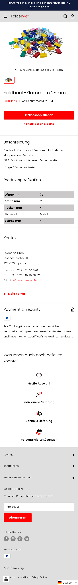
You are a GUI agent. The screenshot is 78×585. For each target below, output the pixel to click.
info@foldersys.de (25, 280)
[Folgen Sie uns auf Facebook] (6, 538)
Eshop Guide (39, 577)
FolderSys (10, 101)
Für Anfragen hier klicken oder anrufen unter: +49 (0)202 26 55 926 (39, 5)
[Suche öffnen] (65, 16)
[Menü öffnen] (5, 16)
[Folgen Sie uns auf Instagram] (13, 538)
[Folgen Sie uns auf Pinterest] (19, 538)
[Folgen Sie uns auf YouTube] (26, 538)
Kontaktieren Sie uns (39, 124)
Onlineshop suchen (39, 115)
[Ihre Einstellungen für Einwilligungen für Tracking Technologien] (6, 579)
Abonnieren (17, 517)
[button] (68, 582)
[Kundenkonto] (72, 16)
